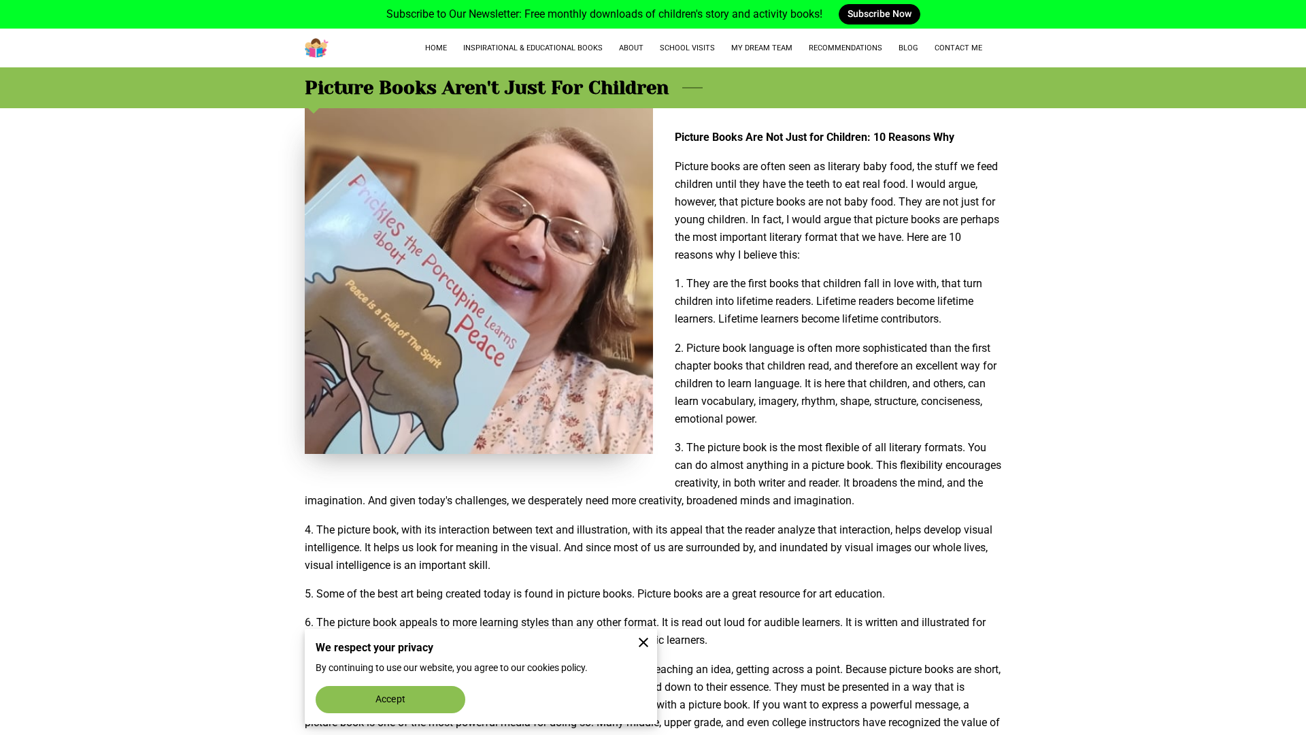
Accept (390, 698)
